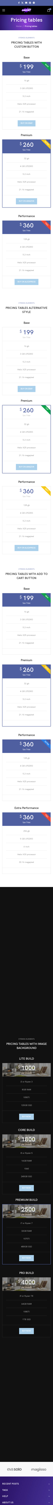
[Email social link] (26, 3)
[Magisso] (38, 1469)
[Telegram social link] (34, 3)
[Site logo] (26, 10)
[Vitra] (14, 1469)
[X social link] (22, 3)
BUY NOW (26, 1116)
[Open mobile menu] (4, 10)
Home (18, 26)
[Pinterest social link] (30, 3)
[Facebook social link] (18, 3)
